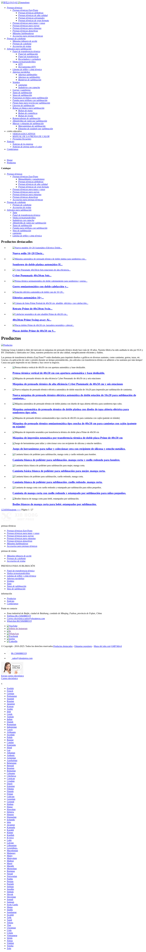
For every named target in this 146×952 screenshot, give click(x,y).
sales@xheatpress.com (22, 658)
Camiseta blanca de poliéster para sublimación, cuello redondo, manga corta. (58, 482)
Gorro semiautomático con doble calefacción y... (40, 286)
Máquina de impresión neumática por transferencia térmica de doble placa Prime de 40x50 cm (68, 437)
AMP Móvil (116, 646)
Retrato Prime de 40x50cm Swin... (32, 308)
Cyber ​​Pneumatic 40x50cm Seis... (32, 275)
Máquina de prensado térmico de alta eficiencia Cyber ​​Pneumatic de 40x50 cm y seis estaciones (68, 383)
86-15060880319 (19, 653)
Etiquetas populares (83, 646)
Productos (11, 162)
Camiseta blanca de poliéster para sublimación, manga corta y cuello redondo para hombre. (66, 459)
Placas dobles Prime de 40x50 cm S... (34, 330)
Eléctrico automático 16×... (28, 297)
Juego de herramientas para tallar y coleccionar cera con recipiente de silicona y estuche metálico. (69, 448)
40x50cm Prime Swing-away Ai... (32, 319)
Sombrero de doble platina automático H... (38, 264)
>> (19, 509)
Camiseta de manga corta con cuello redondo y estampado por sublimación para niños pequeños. (69, 493)
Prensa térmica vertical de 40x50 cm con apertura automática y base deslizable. (59, 372)
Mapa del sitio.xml (102, 646)
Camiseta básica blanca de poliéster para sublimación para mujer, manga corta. (59, 470)
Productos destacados (63, 646)
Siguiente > (13, 509)
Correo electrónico (9, 678)
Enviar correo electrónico (12, 676)
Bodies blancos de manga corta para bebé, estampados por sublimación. (55, 504)
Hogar (10, 160)
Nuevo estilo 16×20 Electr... (28, 253)
